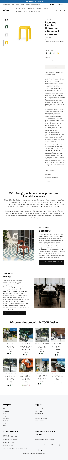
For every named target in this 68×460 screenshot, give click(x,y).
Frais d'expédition (49, 41)
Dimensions (48, 174)
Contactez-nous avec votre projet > (14, 313)
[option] (34, 1)
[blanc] (12, 353)
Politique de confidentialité (41, 418)
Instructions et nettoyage (51, 177)
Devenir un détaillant (25, 4)
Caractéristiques (49, 170)
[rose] (29, 385)
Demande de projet (35, 4)
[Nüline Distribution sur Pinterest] (38, 450)
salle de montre (23, 448)
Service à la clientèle (39, 408)
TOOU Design (49, 19)
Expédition (47, 181)
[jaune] (58, 53)
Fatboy (4, 408)
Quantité (47, 57)
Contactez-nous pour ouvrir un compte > (51, 262)
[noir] (46, 53)
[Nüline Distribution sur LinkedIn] (41, 450)
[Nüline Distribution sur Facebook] (36, 450)
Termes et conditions (39, 420)
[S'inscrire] (59, 445)
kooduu (5, 425)
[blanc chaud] (54, 53)
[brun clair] (25, 385)
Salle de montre (15, 4)
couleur (49, 50)
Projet (26, 11)
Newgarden (5, 416)
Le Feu (4, 413)
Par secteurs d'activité (40, 8)
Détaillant (19, 11)
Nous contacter (6, 4)
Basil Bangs (6, 418)
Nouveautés (19, 8)
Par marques (28, 8)
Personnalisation (34, 11)
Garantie (37, 416)
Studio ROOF (6, 420)
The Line (5, 423)
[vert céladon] (23, 385)
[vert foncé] (50, 53)
